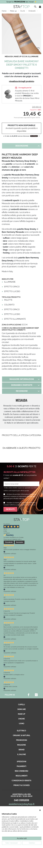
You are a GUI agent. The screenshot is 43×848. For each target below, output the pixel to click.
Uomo (21, 723)
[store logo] (21, 6)
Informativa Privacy (27, 494)
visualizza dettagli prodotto (21, 81)
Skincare (21, 709)
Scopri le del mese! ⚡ (21, 2)
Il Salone (21, 754)
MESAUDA (9, 56)
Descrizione (21, 146)
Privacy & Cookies (21, 785)
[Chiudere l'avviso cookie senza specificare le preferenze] (40, 810)
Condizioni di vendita (21, 780)
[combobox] (35, 7)
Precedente (9, 542)
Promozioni (21, 740)
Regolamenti (21, 776)
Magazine (21, 745)
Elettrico (21, 731)
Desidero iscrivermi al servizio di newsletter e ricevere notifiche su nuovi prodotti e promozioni (19, 504)
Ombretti (32, 11)
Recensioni (22, 391)
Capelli (21, 704)
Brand (21, 750)
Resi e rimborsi (21, 771)
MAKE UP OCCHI (20, 56)
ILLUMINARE (33, 56)
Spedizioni (21, 761)
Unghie (21, 719)
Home (4, 11)
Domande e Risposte (21, 385)
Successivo (19, 542)
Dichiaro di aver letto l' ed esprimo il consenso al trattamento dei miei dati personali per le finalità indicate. (19, 496)
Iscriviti (10, 509)
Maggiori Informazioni (22, 379)
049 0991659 (21, 800)
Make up (13, 11)
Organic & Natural (21, 735)
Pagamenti (21, 766)
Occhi (22, 11)
